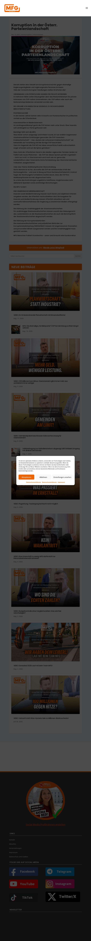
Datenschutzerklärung (33, 482)
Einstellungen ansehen (62, 477)
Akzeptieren (26, 477)
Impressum (61, 482)
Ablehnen (43, 477)
